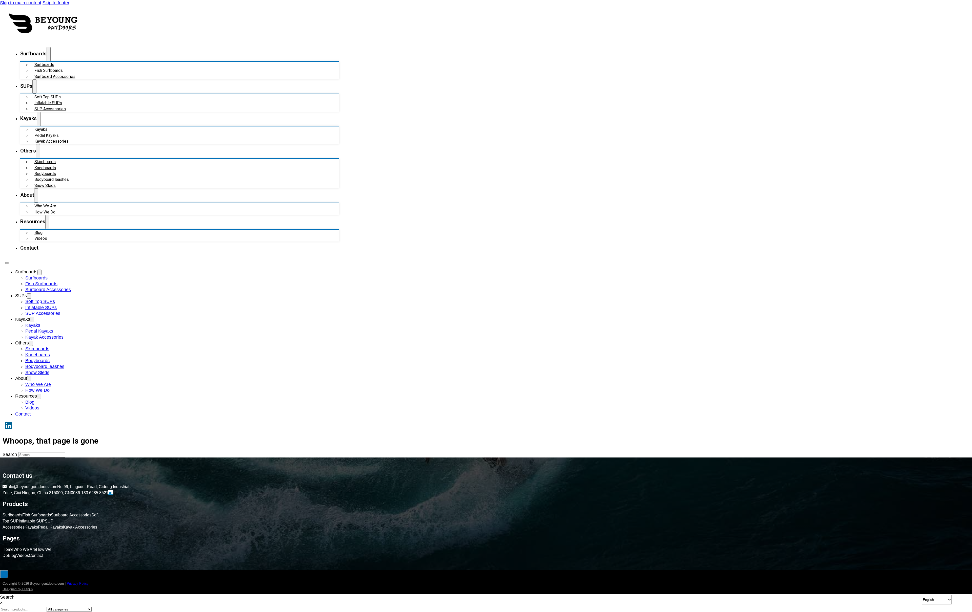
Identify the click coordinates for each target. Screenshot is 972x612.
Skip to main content (20, 2)
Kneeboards (45, 167)
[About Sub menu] (36, 195)
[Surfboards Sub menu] (49, 54)
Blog (38, 232)
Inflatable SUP (32, 521)
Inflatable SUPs (48, 102)
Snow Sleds (45, 185)
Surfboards (44, 64)
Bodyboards (45, 173)
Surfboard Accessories (54, 76)
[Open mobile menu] (7, 263)
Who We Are (45, 206)
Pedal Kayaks (46, 135)
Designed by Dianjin (18, 589)
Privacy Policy (78, 583)
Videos (40, 238)
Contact (29, 248)
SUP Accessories (50, 108)
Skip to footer (56, 2)
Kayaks (40, 129)
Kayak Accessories (51, 141)
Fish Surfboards (48, 70)
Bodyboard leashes (51, 179)
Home (8, 549)
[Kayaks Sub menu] (39, 119)
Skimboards (45, 161)
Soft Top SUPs (47, 97)
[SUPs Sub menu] (34, 86)
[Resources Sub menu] (47, 222)
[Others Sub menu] (38, 151)
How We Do (44, 212)
